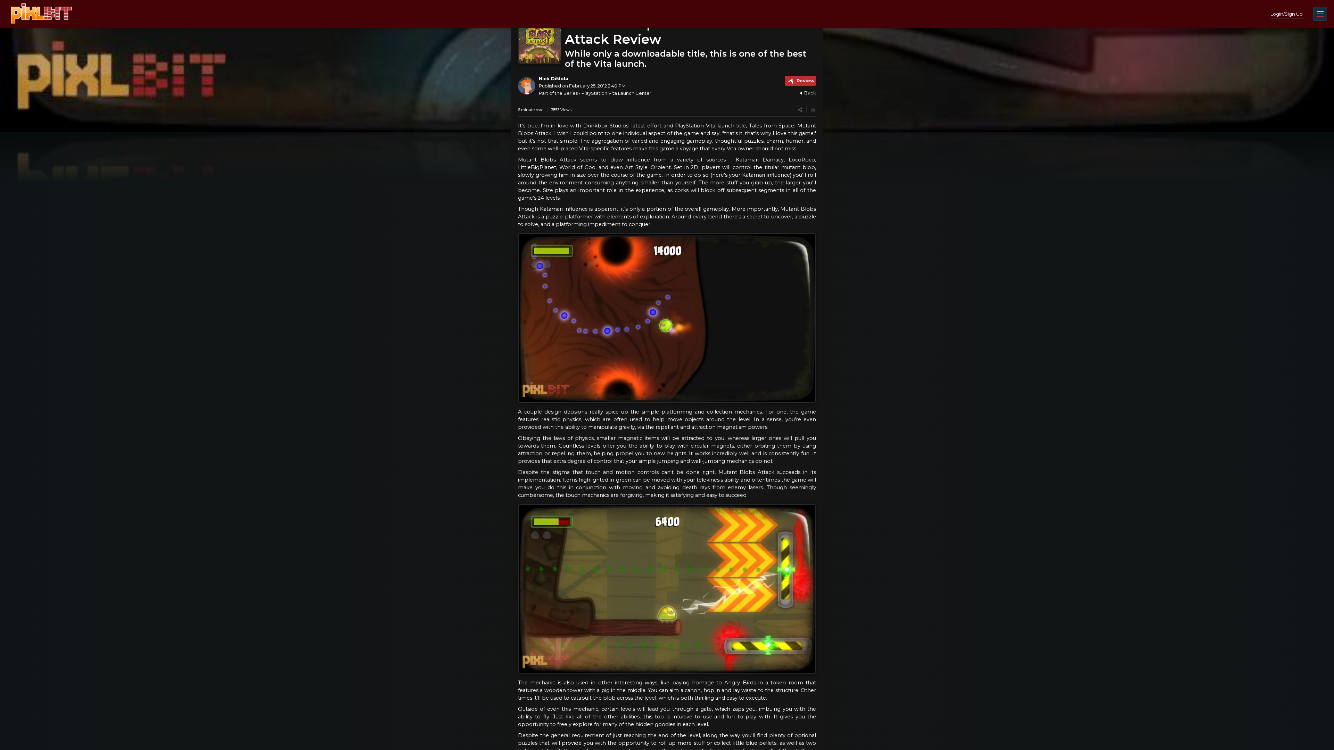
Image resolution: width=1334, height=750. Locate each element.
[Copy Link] (800, 110)
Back (810, 92)
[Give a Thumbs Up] (813, 110)
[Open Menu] (1320, 14)
